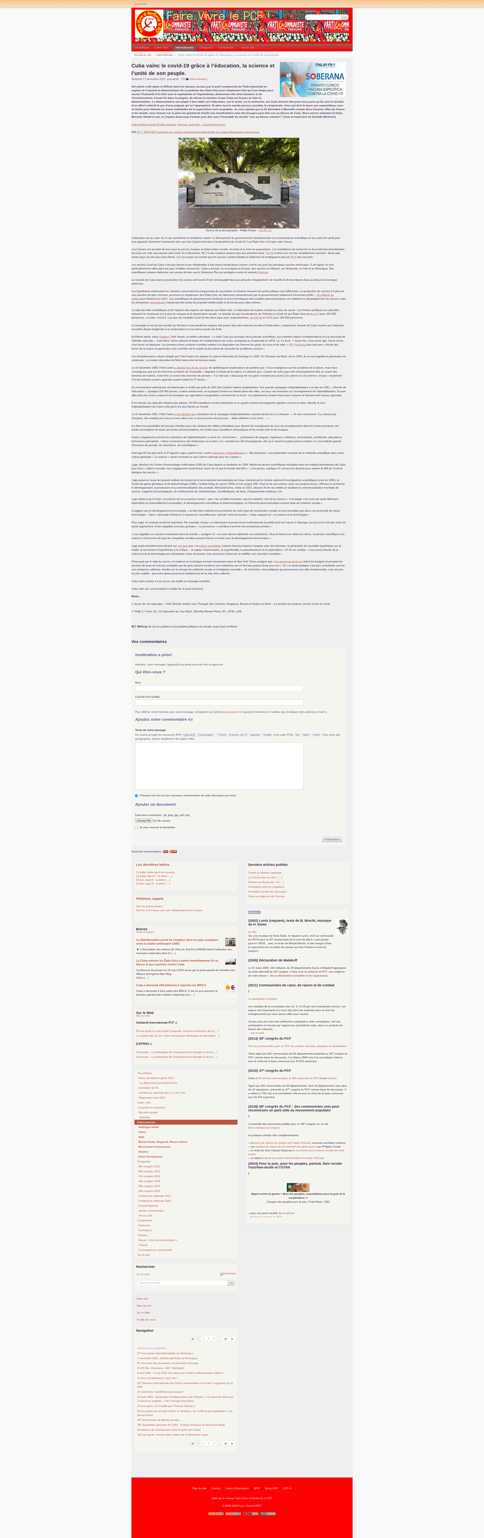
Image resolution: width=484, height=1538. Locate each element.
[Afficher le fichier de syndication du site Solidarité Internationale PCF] (176, 1022)
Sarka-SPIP (271, 1488)
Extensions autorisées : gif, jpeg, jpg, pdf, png (162, 815)
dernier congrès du (267, 1216)
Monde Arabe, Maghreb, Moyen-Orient (162, 1141)
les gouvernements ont (288, 561)
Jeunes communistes (151, 1210)
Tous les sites (143, 1016)
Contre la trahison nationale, (265, 872)
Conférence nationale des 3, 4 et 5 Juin (161, 1092)
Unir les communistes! (149, 906)
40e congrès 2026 (149, 1190)
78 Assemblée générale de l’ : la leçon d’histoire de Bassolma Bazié (181, 1424)
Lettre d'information (237, 1488)
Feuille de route (146, 1319)
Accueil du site (142, 54)
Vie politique (141, 47)
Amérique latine (148, 1127)
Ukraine (143, 1151)
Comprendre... (227, 47)
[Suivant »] (232, 1338)
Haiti (141, 1136)
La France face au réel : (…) (265, 877)
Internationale (185, 47)
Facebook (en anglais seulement (175, 132)
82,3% (270, 252)
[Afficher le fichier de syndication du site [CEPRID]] (151, 1043)
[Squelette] (250, 1513)
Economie (144, 1225)
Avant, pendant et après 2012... (157, 1077)
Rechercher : (313, 11)
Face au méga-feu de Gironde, (266, 896)
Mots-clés (142, 1298)
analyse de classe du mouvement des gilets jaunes (286, 1146)
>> (344, 17)
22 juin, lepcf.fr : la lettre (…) (153, 883)
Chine (142, 1132)
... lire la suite (256, 1032)
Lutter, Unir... (162, 47)
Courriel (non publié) (147, 696)
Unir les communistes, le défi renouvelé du (290, 1078)
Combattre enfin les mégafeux (266, 886)
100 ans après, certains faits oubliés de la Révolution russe (172, 1434)
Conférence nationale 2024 (154, 1200)
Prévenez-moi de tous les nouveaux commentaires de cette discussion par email (188, 795)
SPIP (257, 1488)
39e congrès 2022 (149, 1186)
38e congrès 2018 (149, 1181)
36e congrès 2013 (149, 1171)
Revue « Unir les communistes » (157, 1240)
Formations (145, 1230)
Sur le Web (143, 1312)
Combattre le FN (148, 1087)
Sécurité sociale (147, 1112)
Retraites (145, 1117)
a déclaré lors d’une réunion (191, 367)
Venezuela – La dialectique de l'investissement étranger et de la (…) (177, 1052)
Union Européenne (150, 1156)
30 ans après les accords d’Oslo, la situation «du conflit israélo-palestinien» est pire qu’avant (185, 1413)
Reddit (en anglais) (218, 132)
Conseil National (148, 1205)
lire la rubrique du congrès (264, 1127)
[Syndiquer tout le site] (233, 1513)
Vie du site (248, 47)
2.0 (265, 230)
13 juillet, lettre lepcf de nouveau (155, 872)
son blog (183, 545)
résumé (332, 1078)
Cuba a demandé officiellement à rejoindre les (171, 985)
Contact (216, 1488)
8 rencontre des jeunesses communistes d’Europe (167, 1363)
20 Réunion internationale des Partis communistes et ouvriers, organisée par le (185, 1384)
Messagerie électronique (244, 132)
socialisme (288, 1213)
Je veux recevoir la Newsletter (157, 827)
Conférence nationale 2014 (154, 1195)
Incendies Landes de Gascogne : (268, 891)
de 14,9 (314, 313)
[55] (226, 1338)
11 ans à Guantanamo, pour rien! (157, 1377)
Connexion (140, 3)
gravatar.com (234, 711)
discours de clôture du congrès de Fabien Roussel (281, 1142)
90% (293, 256)
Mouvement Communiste (154, 1146)
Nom (138, 682)
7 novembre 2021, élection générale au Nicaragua (167, 1358)
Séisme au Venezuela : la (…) (266, 882)
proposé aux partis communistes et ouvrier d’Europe (293, 1157)
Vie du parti (145, 1215)
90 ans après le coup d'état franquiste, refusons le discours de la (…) (177, 1030)
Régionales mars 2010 (151, 1097)
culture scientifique (210, 545)
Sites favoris (144, 1305)
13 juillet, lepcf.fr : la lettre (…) (154, 876)
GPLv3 (287, 1488)
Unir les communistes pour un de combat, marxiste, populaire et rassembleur (297, 1046)
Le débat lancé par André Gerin (158, 1082)
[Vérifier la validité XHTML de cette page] (215, 1513)
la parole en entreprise (151, 1107)
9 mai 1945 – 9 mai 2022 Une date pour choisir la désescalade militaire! (180, 1372)
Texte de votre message (150, 729)
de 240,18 (256, 317)
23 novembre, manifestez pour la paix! (160, 1391)
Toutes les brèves (145, 932)
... (137, 914)
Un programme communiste (155, 1249)
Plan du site (199, 1488)
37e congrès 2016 (149, 1176)
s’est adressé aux (185, 414)
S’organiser (206, 47)
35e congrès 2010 (149, 1166)
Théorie (143, 1244)
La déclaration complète (262, 998)
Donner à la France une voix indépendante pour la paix (169, 910)
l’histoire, (165, 336)
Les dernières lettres (152, 865)
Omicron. (263, 272)
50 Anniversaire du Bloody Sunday (158, 1419)
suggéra (301, 344)
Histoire (142, 1235)
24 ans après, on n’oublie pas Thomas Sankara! (166, 1405)
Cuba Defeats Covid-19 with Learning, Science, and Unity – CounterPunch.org (178, 124)
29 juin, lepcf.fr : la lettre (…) (153, 879)
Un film (252, 931)
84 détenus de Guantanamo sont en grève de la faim (169, 1429)
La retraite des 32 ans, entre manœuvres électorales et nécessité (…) (178, 1035)
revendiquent (157, 302)
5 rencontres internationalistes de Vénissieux (165, 1353)
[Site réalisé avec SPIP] (268, 1513)
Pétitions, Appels (150, 899)
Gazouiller (201, 132)
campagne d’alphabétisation (229, 452)
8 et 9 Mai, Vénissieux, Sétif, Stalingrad (160, 1367)
